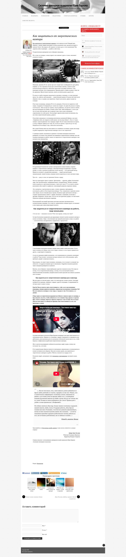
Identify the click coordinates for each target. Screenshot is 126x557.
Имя (43, 526)
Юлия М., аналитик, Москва (70, 419)
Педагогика (57, 16)
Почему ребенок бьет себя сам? (92, 52)
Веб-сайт (44, 534)
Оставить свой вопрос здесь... (90, 30)
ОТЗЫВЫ (82, 16)
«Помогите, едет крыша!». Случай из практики (60, 489)
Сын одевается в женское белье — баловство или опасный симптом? (91, 56)
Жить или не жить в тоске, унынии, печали (32, 489)
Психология (45, 16)
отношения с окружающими (59, 356)
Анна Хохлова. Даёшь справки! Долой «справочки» (67, 498)
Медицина (34, 16)
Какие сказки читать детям (32, 497)
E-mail (44, 530)
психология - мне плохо (28, 55)
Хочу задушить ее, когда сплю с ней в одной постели (69, 489)
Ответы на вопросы (70, 16)
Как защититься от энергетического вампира (44, 43)
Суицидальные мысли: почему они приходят (51, 489)
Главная (25, 16)
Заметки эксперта (28, 20)
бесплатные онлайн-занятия (49, 428)
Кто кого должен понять (41, 488)
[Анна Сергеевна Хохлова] (27, 49)
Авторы (91, 16)
